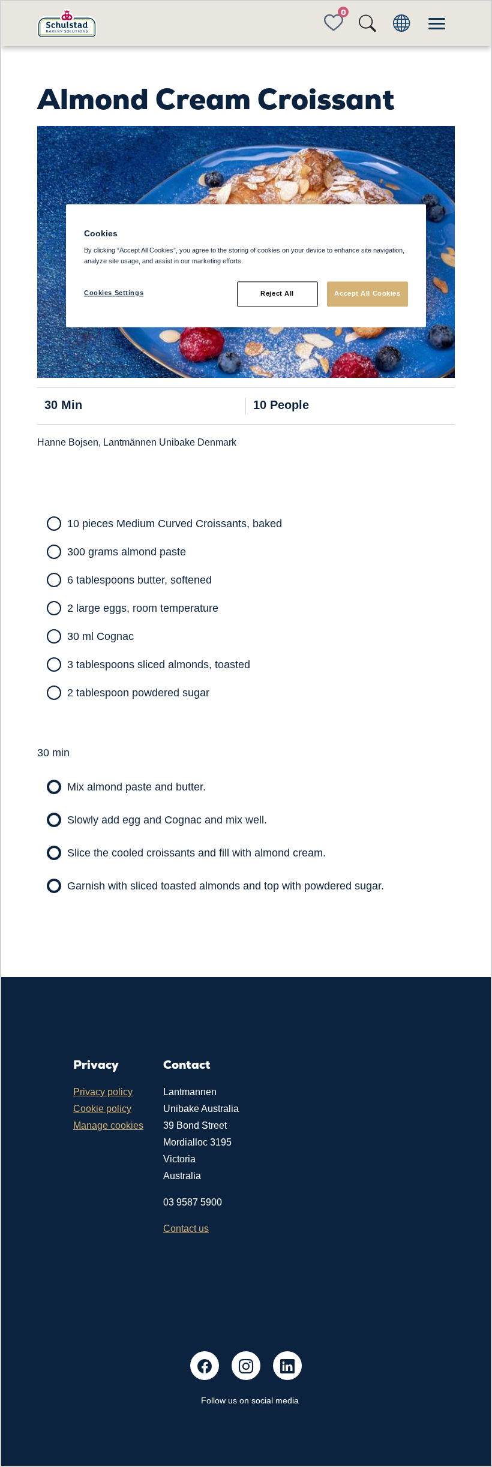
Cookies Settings (113, 292)
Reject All (277, 293)
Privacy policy (103, 1092)
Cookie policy (102, 1109)
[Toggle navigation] (437, 23)
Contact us (186, 1228)
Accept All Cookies (367, 293)
